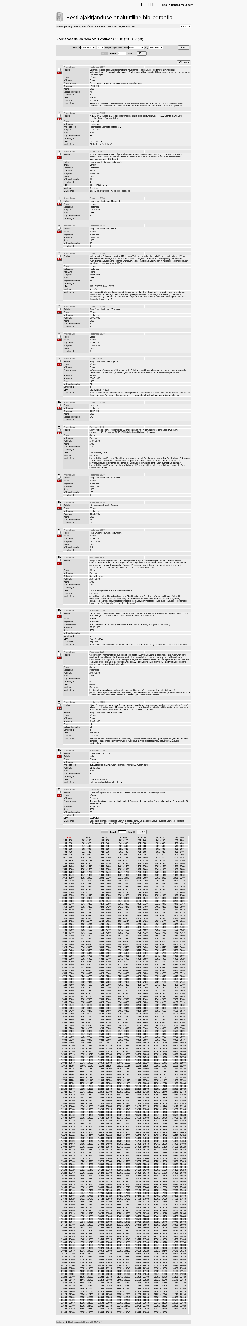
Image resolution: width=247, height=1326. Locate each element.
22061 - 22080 (142, 1291)
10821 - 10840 (105, 1060)
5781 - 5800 (105, 956)
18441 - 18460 (160, 1216)
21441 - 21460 (86, 1280)
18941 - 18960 (105, 1228)
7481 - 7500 (123, 990)
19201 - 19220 (86, 1233)
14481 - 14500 (123, 1135)
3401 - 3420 (105, 907)
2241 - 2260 (68, 883)
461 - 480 (105, 846)
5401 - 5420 (142, 947)
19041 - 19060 (68, 1230)
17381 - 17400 (86, 1196)
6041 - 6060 (86, 962)
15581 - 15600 (105, 1158)
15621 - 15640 (142, 1158)
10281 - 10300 (123, 1048)
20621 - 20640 (105, 1262)
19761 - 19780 (86, 1245)
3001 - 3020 (123, 898)
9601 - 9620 (142, 1034)
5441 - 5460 (179, 947)
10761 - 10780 (179, 1057)
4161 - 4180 (160, 921)
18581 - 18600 (160, 1219)
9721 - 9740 (123, 1037)
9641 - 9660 (179, 1034)
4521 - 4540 (105, 930)
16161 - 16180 (123, 1170)
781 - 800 (142, 852)
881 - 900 (105, 855)
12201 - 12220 (86, 1089)
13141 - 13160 (179, 1106)
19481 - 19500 (86, 1239)
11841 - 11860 (142, 1080)
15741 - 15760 (123, 1161)
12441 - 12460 (179, 1092)
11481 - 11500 (67, 1074)
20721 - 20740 (68, 1265)
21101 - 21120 (160, 1271)
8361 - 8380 (160, 1008)
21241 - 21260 (160, 1274)
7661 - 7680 (160, 993)
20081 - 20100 (123, 1251)
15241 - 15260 (179, 1149)
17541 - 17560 (105, 1199)
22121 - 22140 (68, 1294)
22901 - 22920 (142, 1308)
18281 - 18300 (142, 1213)
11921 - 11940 (86, 1083)
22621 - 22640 (142, 1303)
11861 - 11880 (160, 1080)
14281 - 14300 (68, 1132)
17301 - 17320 (142, 1193)
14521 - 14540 (160, 1135)
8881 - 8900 (123, 1019)
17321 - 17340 (160, 1193)
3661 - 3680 (86, 912)
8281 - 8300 (86, 1008)
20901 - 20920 (105, 1268)
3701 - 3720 (123, 912)
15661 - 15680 (179, 1158)
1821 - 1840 (68, 875)
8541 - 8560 (68, 1014)
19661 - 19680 (123, 1242)
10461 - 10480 (160, 1051)
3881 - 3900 (160, 915)
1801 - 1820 (179, 872)
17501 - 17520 (68, 1199)
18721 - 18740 (160, 1222)
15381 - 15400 (179, 1152)
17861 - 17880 (142, 1204)
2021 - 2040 (123, 878)
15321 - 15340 (123, 1152)
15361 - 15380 (160, 1152)
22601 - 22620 (123, 1303)
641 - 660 (142, 849)
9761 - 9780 (160, 1037)
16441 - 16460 (123, 1175)
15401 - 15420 (68, 1155)
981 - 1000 (68, 857)
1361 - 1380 (160, 863)
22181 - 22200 (123, 1294)
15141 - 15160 (86, 1149)
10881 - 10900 (160, 1060)
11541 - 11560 (123, 1074)
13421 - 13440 (179, 1112)
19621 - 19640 (86, 1242)
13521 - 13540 (142, 1115)
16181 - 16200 (142, 1170)
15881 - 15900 (123, 1164)
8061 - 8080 (142, 1002)
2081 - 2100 (179, 878)
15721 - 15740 (105, 1161)
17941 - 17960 (86, 1207)
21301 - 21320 (86, 1277)
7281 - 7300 (68, 988)
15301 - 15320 (105, 1152)
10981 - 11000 (123, 1063)
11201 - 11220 (67, 1069)
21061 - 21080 (123, 1271)
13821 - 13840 (160, 1121)
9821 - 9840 (86, 1040)
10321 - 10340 (160, 1048)
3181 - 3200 (160, 901)
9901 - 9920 (160, 1040)
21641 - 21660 (142, 1282)
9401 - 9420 (86, 1031)
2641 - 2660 (179, 889)
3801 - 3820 (86, 915)
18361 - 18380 (86, 1216)
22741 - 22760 (123, 1306)
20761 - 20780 (105, 1265)
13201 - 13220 (105, 1109)
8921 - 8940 (160, 1019)
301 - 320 (86, 843)
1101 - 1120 (179, 857)
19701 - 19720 (160, 1242)
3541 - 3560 (105, 909)
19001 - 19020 (160, 1228)
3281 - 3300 (123, 904)
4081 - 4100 (86, 921)
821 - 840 (179, 852)
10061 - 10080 (179, 1042)
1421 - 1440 (86, 866)
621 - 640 (123, 849)
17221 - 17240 (68, 1193)
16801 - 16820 (68, 1184)
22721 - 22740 (105, 1306)
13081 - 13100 (123, 1106)
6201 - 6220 (105, 964)
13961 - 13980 (160, 1123)
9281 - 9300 (105, 1028)
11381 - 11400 (105, 1071)
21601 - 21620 (105, 1282)
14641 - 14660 (142, 1138)
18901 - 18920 (68, 1228)
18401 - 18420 (123, 1216)
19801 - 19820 (123, 1245)
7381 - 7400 (160, 988)
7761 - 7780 (123, 996)
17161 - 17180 (142, 1190)
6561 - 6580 (179, 970)
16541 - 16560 (86, 1178)
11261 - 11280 (123, 1069)
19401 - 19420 (142, 1236)
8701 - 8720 (86, 1016)
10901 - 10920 (179, 1060)
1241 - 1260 (179, 860)
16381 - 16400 (68, 1175)
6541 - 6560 (160, 970)
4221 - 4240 (86, 924)
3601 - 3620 (160, 909)
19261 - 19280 (142, 1233)
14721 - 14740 (86, 1141)
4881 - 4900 (179, 936)
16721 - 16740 (123, 1181)
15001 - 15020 (86, 1147)
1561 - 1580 (86, 869)
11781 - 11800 (86, 1080)
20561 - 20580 (179, 1259)
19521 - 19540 (123, 1239)
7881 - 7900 (105, 999)
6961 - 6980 (160, 979)
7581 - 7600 (86, 993)
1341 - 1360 (142, 863)
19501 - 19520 (105, 1239)
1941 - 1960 (179, 875)
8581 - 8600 (105, 1014)
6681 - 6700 (160, 973)
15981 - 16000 (86, 1167)
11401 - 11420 (123, 1071)
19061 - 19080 (86, 1230)
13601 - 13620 (86, 1118)
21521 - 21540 (160, 1280)
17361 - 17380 (68, 1196)
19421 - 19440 (160, 1236)
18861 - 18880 (160, 1225)
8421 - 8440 (86, 1011)
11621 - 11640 (67, 1077)
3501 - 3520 (68, 909)
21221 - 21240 (142, 1274)
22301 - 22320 (105, 1297)
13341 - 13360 (105, 1112)
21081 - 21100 (142, 1271)
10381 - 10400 (86, 1051)
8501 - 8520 (160, 1011)
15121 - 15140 (68, 1149)
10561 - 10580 (123, 1054)
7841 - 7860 (68, 999)
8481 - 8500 (142, 1011)
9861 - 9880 (123, 1040)
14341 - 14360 (123, 1132)
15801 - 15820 (179, 1161)
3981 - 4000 (123, 918)
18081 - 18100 (86, 1210)
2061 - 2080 (160, 878)
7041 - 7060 (105, 982)
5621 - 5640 (86, 953)
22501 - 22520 (160, 1300)
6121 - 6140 (160, 962)
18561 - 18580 (142, 1219)
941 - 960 (160, 855)
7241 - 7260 (160, 985)
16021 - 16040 (123, 1167)
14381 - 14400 (160, 1132)
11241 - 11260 (105, 1069)
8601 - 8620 (123, 1014)
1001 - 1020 (86, 857)
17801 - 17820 (86, 1204)
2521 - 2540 (68, 889)
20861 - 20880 (68, 1268)
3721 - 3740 (142, 912)
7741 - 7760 (105, 996)
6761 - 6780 (105, 976)
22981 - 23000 (86, 1312)
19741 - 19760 (68, 1245)
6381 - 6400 (142, 967)
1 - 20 (68, 837)
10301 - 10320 (142, 1048)
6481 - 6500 (105, 970)
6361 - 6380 (123, 967)
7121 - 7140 (179, 982)
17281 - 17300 (123, 1193)
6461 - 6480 (86, 970)
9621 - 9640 (160, 1034)
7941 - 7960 (160, 999)
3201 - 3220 (179, 901)
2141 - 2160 (105, 881)
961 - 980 (179, 855)
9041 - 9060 (142, 1022)
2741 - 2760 (142, 892)
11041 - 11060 (179, 1063)
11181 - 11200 (179, 1066)
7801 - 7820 (160, 996)
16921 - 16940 (179, 1184)
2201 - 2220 (160, 881)
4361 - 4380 (86, 927)
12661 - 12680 (123, 1097)
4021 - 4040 (160, 918)
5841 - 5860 (160, 956)
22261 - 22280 (68, 1297)
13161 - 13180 (68, 1109)
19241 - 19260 (123, 1233)
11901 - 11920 (67, 1083)
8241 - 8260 (179, 1005)
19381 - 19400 (123, 1236)
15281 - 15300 (86, 1152)
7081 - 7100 (142, 982)
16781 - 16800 (179, 1181)
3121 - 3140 (105, 901)
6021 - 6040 (68, 962)
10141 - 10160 (123, 1045)
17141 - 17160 (123, 1190)
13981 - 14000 (179, 1123)
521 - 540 (160, 846)
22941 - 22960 (179, 1308)
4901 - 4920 (68, 938)
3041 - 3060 (160, 898)
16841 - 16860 (105, 1184)
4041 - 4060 (179, 918)
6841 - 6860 (179, 976)
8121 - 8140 (68, 1005)
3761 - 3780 (179, 912)
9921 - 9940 (179, 1040)
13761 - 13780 (105, 1121)
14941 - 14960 (160, 1144)
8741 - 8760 (123, 1016)
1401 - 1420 (68, 866)
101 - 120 (160, 837)
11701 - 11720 (142, 1077)
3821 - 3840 (105, 915)
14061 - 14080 (123, 1126)
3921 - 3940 (68, 918)
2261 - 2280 (86, 883)
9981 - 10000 (105, 1042)
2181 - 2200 (142, 881)
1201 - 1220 (142, 860)
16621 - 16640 (160, 1178)
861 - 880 (86, 855)
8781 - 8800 (160, 1016)
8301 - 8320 (105, 1008)
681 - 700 (179, 849)
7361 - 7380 (142, 988)
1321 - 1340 (123, 863)
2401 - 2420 (86, 886)
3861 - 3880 (142, 915)
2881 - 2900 (142, 895)
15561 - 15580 (86, 1158)
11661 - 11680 (105, 1077)
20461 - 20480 (86, 1259)
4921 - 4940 (86, 938)
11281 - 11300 (142, 1069)
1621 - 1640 (142, 869)
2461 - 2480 (142, 886)
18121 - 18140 (123, 1210)
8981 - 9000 (86, 1022)
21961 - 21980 (179, 1288)
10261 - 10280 (105, 1048)
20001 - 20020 (179, 1248)
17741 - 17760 (160, 1202)
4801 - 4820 (105, 936)
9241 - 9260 (68, 1028)
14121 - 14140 (179, 1126)
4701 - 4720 (142, 933)
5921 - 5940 (105, 959)
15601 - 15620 (123, 1158)
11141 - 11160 (142, 1066)
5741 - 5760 (68, 956)
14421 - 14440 (68, 1135)
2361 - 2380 (179, 883)
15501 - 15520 (160, 1155)
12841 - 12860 (160, 1100)
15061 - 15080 (142, 1147)
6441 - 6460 (68, 970)
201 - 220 (123, 840)
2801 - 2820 (68, 895)
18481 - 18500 (68, 1219)
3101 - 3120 (86, 901)
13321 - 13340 (86, 1112)
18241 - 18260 (105, 1213)
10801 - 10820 (86, 1060)
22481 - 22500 (142, 1300)
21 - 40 (86, 837)
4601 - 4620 (179, 930)
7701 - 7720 (68, 996)
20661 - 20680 (142, 1262)
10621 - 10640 (179, 1054)
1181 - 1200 (123, 860)
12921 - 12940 (105, 1103)
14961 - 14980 (179, 1144)
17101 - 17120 (86, 1190)
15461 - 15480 (123, 1155)
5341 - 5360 (86, 947)
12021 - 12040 (179, 1083)
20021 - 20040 (68, 1251)
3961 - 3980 (105, 918)
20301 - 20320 (68, 1256)
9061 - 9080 (160, 1022)
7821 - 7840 (179, 996)
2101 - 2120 (68, 881)
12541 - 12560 (142, 1095)
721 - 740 (86, 852)
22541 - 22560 (68, 1303)
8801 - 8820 (179, 1016)
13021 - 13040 (68, 1106)
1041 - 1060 (123, 857)
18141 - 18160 (142, 1210)
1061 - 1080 (142, 857)
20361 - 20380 (123, 1256)
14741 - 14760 (105, 1141)
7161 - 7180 (86, 985)
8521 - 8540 (179, 1011)
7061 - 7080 (123, 982)
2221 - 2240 (179, 881)
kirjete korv (124, 26)
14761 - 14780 (123, 1141)
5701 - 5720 (160, 953)
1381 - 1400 (179, 863)
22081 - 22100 (160, 1291)
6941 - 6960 (142, 979)
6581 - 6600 (68, 973)
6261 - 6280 (160, 964)
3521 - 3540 (86, 909)
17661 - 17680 (86, 1202)
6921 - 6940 (123, 979)
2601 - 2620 (142, 889)
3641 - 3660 (68, 912)
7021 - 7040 (86, 982)
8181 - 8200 (123, 1005)
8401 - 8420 (68, 1011)
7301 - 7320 (86, 988)
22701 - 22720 (86, 1306)
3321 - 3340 (160, 904)
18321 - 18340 (179, 1213)
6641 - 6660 (123, 973)
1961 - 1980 (68, 878)
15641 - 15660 (160, 1158)
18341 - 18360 (68, 1216)
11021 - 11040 (160, 1063)
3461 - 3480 (160, 907)
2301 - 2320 (123, 883)
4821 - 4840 (123, 936)
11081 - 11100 (86, 1066)
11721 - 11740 (160, 1077)
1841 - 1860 (86, 875)
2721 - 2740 (123, 892)
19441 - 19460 (179, 1236)
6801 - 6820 (142, 976)
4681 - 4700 (123, 933)
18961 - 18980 (123, 1228)
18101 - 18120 (105, 1210)
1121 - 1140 (68, 860)
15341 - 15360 (142, 1152)
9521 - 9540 (68, 1034)
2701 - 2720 (105, 892)
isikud (77, 26)
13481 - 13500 (105, 1115)
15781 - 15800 (160, 1161)
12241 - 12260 (123, 1089)
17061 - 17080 (179, 1187)
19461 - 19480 (68, 1239)
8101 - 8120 (179, 1002)
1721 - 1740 (105, 872)
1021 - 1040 (105, 857)
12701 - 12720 (160, 1097)
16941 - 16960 (68, 1187)
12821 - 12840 (142, 1100)
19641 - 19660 (105, 1242)
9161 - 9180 (123, 1025)
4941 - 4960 (105, 938)
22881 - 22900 (123, 1308)
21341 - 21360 (123, 1277)
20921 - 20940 (123, 1268)
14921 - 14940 (142, 1144)
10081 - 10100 (68, 1045)
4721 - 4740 (160, 933)
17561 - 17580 (123, 1199)
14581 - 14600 (86, 1138)
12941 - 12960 (123, 1103)
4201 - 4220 (68, 924)
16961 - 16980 (86, 1187)
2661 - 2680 (68, 892)
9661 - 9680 (68, 1037)
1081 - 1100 (160, 857)
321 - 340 (105, 843)
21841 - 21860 (68, 1288)
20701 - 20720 (179, 1262)
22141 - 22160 (86, 1294)
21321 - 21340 (105, 1277)
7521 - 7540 (160, 990)
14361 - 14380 (142, 1132)
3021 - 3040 (142, 898)
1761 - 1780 (142, 872)
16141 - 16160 (105, 1170)
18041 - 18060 (179, 1207)
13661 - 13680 (142, 1118)
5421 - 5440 (160, 947)
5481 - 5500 (86, 950)
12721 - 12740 (179, 1097)
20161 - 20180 (68, 1254)
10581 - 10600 (142, 1054)
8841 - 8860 (86, 1019)
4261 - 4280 (123, 924)
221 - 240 (142, 840)
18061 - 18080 (68, 1210)
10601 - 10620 (160, 1054)
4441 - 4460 (160, 927)
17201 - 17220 (179, 1190)
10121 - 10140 (105, 1045)
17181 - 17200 (160, 1190)
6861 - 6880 (68, 979)
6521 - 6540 (142, 970)
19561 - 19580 (160, 1239)
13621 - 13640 (105, 1118)
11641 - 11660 (86, 1077)
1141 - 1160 (86, 860)
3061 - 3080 (179, 898)
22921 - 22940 (160, 1308)
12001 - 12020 (160, 1083)
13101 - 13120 (142, 1106)
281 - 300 (67, 843)
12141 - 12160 (160, 1086)
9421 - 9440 (105, 1031)
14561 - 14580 (68, 1138)
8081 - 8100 (160, 1002)
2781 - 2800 (179, 892)
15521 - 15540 (179, 1155)
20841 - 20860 (179, 1265)
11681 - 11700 (123, 1077)
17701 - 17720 (123, 1202)
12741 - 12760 (68, 1100)
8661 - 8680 (179, 1014)
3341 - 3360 (179, 904)
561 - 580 (67, 849)
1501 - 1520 (160, 866)
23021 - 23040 (123, 1312)
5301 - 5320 (179, 944)
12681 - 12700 (142, 1097)
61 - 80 (123, 837)
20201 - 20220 (105, 1254)
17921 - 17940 (68, 1207)
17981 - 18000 (123, 1207)
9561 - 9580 (105, 1034)
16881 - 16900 (142, 1184)
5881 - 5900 (68, 959)
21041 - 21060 (105, 1271)
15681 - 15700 (68, 1161)
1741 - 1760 (123, 872)
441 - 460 (86, 846)
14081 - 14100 (142, 1126)
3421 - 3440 (123, 907)
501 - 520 (142, 846)
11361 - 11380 (86, 1071)
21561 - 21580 (68, 1282)
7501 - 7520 (142, 990)
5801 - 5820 (123, 956)
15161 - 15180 (105, 1149)
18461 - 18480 (179, 1216)
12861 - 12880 (179, 1100)
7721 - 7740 (86, 996)
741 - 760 (105, 852)
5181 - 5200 (68, 944)
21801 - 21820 (160, 1285)
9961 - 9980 (86, 1042)
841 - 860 (67, 855)
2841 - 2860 (105, 895)
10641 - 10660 (68, 1057)
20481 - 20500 (105, 1259)
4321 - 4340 (179, 924)
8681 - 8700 (68, 1016)
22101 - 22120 (179, 1291)
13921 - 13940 (123, 1123)
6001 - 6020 (179, 959)
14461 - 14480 (105, 1135)
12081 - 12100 (105, 1086)
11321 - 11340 (179, 1069)
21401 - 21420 (179, 1277)
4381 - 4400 (105, 927)
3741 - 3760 (160, 912)
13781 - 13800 (123, 1121)
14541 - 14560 (179, 1135)
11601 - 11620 (179, 1074)
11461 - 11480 (179, 1071)
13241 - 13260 (142, 1109)
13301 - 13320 (68, 1112)
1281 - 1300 (86, 863)
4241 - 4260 (105, 924)
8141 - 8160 (86, 1005)
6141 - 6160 (179, 962)
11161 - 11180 (160, 1066)
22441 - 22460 (105, 1300)
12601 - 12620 (68, 1097)
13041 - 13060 (86, 1106)
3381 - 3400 (86, 907)
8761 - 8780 (142, 1016)
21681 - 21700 (179, 1282)
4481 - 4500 (68, 930)
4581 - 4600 (160, 930)
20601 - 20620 (86, 1262)
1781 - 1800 (160, 872)
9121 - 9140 (86, 1025)
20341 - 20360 (105, 1256)
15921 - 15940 (160, 1164)
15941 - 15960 (179, 1164)
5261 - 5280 (142, 944)
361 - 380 (142, 843)
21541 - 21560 (179, 1280)
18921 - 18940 (86, 1228)
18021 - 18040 (160, 1207)
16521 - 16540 (68, 1178)
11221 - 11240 (86, 1069)
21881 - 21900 (105, 1288)
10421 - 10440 (123, 1051)
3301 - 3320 (142, 904)
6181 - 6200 (86, 964)
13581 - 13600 (68, 1118)
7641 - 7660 (142, 993)
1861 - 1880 (105, 875)
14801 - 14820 (160, 1141)
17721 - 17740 (142, 1202)
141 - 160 (67, 840)
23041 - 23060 (142, 1312)
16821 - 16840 (86, 1184)
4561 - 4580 (142, 930)
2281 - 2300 (105, 883)
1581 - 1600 (105, 869)
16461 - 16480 (142, 1175)
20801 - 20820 (142, 1265)
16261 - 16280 (86, 1173)
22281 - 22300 (86, 1297)
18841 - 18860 (142, 1225)
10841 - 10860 (123, 1060)
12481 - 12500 (86, 1095)
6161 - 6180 (68, 964)
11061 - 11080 (67, 1066)
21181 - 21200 (105, 1274)
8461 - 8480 (123, 1011)
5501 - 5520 (105, 950)
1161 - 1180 (105, 860)
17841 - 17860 (123, 1204)
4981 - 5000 (142, 938)
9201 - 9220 (160, 1025)
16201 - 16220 (160, 1170)
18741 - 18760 (179, 1222)
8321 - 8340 (123, 1008)
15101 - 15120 (179, 1147)
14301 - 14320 (86, 1132)
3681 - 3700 (105, 912)
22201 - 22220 (142, 1294)
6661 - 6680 (142, 973)
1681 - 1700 (68, 872)
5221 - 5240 (105, 944)
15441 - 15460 (105, 1155)
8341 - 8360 (142, 1008)
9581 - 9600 (123, 1034)
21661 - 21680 (160, 1282)
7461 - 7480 (105, 990)
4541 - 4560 (123, 930)
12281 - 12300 (160, 1089)
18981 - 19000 (142, 1228)
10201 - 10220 (179, 1045)
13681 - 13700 (160, 1118)
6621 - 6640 (105, 973)
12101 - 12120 (123, 1086)
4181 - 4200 (179, 921)
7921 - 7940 (142, 999)
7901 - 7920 (123, 999)
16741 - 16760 (142, 1181)
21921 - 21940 (142, 1288)
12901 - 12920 (86, 1103)
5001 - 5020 (160, 938)
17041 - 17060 (160, 1187)
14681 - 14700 (179, 1138)
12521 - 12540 (123, 1095)
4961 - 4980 (123, 938)
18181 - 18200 (179, 1210)
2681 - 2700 (86, 892)
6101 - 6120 (142, 962)
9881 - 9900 (142, 1040)
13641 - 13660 (123, 1118)
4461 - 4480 (179, 927)
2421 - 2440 (105, 886)
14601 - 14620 (105, 1138)
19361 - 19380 (105, 1236)
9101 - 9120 (68, 1025)
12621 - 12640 (86, 1097)
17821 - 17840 (105, 1204)
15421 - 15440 (86, 1155)
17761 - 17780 (179, 1202)
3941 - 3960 (86, 918)
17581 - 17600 (142, 1199)
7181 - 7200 (105, 985)
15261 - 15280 (68, 1152)
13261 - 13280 (160, 1109)
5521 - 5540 (123, 950)
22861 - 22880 (105, 1308)
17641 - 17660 (68, 1202)
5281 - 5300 (160, 944)
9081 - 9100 (179, 1022)
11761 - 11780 (67, 1080)
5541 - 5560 (142, 950)
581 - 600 (86, 849)
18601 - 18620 (179, 1219)
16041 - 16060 (142, 1167)
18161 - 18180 (160, 1210)
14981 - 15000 (68, 1147)
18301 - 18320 (160, 1213)
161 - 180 (86, 840)
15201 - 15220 (142, 1149)
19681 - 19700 (142, 1242)
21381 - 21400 (160, 1277)
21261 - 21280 (179, 1274)
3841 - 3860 (123, 915)
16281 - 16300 (105, 1173)
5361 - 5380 (105, 947)
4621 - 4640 (68, 933)
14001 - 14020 (68, 1126)
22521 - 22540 (179, 1300)
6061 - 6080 (105, 962)
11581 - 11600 (160, 1074)
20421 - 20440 (179, 1256)
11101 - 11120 (105, 1066)
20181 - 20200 (86, 1254)
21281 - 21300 (68, 1277)
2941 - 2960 (68, 898)
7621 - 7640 (123, 993)
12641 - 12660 (105, 1097)
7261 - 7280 (179, 985)
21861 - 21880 (86, 1288)
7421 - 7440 (68, 990)
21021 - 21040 (86, 1271)
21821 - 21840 (179, 1285)
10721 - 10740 (142, 1057)
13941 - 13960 (142, 1123)
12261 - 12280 (142, 1089)
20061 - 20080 (105, 1251)
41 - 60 (105, 837)
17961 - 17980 (105, 1207)
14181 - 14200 (105, 1129)
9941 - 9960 (68, 1042)
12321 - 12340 (68, 1092)
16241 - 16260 (68, 1173)
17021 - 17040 (142, 1187)
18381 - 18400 (105, 1216)
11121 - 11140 (123, 1066)
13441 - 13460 (68, 1115)
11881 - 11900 (179, 1080)
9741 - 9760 (142, 1037)
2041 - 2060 (142, 878)
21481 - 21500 (123, 1280)
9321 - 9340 (142, 1028)
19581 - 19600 (179, 1239)
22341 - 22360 (142, 1297)
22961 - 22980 (68, 1312)
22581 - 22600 (105, 1303)
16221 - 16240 (179, 1170)
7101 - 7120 (160, 982)
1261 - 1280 (68, 863)
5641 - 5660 (105, 953)
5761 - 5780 (86, 956)
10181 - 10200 (160, 1045)
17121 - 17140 (105, 1190)
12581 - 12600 (179, 1095)
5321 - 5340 (68, 947)
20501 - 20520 (123, 1259)
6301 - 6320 (68, 967)
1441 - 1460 (105, 866)
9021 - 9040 (123, 1022)
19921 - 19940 (105, 1248)
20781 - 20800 (123, 1265)
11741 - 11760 (179, 1077)
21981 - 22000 (68, 1291)
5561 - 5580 (160, 950)
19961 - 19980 (142, 1248)
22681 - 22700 (68, 1306)
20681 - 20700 (160, 1262)
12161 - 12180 (179, 1086)
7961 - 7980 (179, 999)
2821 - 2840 (86, 895)
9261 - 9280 (86, 1028)
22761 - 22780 (142, 1306)
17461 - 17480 (160, 1196)
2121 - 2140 (86, 881)
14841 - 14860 (68, 1144)
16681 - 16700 (86, 1181)
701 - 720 (67, 852)
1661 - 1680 (179, 869)
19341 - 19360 (86, 1236)
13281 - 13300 (179, 1109)
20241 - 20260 (142, 1254)
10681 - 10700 (105, 1057)
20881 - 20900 (86, 1268)
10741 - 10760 (160, 1057)
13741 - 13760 (86, 1121)
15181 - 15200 (123, 1149)
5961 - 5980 (142, 959)
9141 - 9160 (105, 1025)
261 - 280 (179, 840)
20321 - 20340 (86, 1256)
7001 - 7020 (68, 982)
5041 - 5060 (68, 941)
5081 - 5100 (105, 941)
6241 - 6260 (142, 964)
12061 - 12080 (86, 1086)
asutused (112, 26)
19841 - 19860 (160, 1245)
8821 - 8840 (68, 1019)
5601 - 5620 (68, 953)
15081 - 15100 (160, 1147)
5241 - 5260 (123, 944)
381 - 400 (160, 843)
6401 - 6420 (160, 967)
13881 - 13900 (86, 1123)
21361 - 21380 (142, 1277)
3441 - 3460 (142, 907)
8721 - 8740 (105, 1016)
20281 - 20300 (179, 1254)
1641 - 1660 (160, 869)
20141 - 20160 (179, 1251)
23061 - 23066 (160, 1312)
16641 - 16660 (179, 1178)
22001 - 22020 (86, 1291)
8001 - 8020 (86, 1002)
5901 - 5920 (86, 959)
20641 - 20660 (123, 1262)
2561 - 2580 (105, 889)
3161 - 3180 (142, 901)
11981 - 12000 (142, 1083)
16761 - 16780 (160, 1181)
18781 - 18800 (86, 1225)
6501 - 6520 (123, 970)
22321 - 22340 (123, 1297)
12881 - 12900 (68, 1103)
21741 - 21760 (105, 1285)
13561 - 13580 (179, 1115)
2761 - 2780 (160, 892)
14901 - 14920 (123, 1144)
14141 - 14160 (68, 1129)
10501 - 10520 (68, 1054)
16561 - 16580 (105, 1178)
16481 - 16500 (160, 1175)
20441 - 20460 (68, 1259)
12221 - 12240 (105, 1089)
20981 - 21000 (179, 1268)
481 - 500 (123, 846)
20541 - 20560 (160, 1259)
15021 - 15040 (105, 1147)
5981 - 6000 (160, 959)
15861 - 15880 (105, 1164)
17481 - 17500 (179, 1196)
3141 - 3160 (123, 901)
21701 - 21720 (68, 1285)
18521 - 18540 (105, 1219)
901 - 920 (123, 855)
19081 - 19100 (105, 1230)
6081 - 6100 (123, 962)
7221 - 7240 (142, 985)
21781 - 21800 (142, 1285)
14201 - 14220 (123, 1129)
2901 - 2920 (160, 895)
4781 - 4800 (86, 936)
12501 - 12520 (105, 1095)
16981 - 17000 (105, 1187)
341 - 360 (123, 843)
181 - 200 (105, 840)
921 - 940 (142, 855)
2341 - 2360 (160, 883)
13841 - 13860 (179, 1121)
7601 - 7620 (105, 993)
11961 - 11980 (123, 1083)
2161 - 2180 (123, 881)
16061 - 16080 (160, 1167)
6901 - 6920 (105, 979)
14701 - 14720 (68, 1141)
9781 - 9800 (179, 1037)
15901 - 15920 (142, 1164)
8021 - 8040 (105, 1002)
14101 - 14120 (160, 1126)
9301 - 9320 (123, 1028)
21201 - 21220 (123, 1274)
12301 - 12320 (179, 1089)
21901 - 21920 (123, 1288)
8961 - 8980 (68, 1022)
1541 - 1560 (68, 869)
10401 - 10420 (105, 1051)
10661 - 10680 (86, 1057)
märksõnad (87, 26)
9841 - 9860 (105, 1040)
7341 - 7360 (123, 988)
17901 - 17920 (179, 1204)
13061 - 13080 (105, 1106)
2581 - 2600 (123, 889)
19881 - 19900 (68, 1248)
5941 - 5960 (123, 959)
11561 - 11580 (142, 1074)
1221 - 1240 (160, 860)
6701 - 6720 (179, 973)
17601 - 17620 (160, 1199)
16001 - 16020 (105, 1167)
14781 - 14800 (142, 1141)
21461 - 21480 (105, 1280)
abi (133, 26)
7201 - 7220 (123, 985)
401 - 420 (179, 843)
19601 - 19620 (68, 1242)
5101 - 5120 (123, 941)
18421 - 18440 (142, 1216)
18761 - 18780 (68, 1225)
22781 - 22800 (160, 1306)
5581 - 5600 (179, 950)
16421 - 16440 (105, 1175)
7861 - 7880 (86, 999)
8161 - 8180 (105, 1005)
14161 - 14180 (86, 1129)
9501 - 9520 (179, 1031)
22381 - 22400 (179, 1297)
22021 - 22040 (105, 1291)
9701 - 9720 (105, 1037)
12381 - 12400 (123, 1092)
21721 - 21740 (86, 1285)
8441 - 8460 (105, 1011)
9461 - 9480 (142, 1031)
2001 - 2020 (105, 878)
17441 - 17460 (142, 1196)
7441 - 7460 (86, 990)
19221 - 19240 (105, 1233)
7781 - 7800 (142, 996)
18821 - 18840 (123, 1225)
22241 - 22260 (179, 1294)
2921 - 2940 (179, 895)
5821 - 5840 (142, 956)
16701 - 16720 (105, 1181)
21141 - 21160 (67, 1274)
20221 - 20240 (123, 1254)
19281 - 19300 (160, 1233)
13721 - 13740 (68, 1121)
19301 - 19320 (179, 1233)
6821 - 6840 (160, 976)
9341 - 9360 (160, 1028)
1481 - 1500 (142, 866)
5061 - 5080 (86, 941)
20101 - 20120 (142, 1251)
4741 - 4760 (179, 933)
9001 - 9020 (105, 1022)
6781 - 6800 (123, 976)
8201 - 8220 (142, 1005)
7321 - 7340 (105, 988)
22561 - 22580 (86, 1303)
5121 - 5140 (142, 941)
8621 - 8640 (142, 1014)
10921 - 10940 (68, 1063)
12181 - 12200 (68, 1089)
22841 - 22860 (86, 1308)
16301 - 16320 (123, 1173)
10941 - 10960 (86, 1063)
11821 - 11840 (123, 1080)
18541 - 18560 (123, 1219)
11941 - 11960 (105, 1083)
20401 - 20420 (160, 1256)
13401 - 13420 (160, 1112)
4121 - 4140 (123, 921)
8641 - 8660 (160, 1014)
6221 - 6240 (123, 964)
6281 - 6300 (179, 964)
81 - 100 (142, 837)
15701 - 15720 (86, 1161)
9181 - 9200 (142, 1025)
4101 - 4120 (105, 921)
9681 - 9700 (86, 1037)
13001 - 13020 (179, 1103)
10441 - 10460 (142, 1051)
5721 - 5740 (179, 953)
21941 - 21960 (160, 1288)
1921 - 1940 (160, 875)
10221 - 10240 (68, 1048)
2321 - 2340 (142, 883)
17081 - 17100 (68, 1190)
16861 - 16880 (123, 1184)
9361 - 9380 (179, 1028)
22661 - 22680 (179, 1303)
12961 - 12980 (142, 1103)
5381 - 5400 (123, 947)
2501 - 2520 (179, 886)
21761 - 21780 (123, 1285)
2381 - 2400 (68, 886)
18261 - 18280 (123, 1213)
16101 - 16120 (68, 1170)
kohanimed (100, 26)
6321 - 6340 (86, 967)
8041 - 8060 (123, 1002)
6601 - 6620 (86, 973)
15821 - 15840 (68, 1164)
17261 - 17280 (105, 1193)
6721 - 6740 (68, 976)
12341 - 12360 (86, 1092)
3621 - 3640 (179, 909)
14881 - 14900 (105, 1144)
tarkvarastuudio (76, 1322)
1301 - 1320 (105, 863)
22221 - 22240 (160, 1294)
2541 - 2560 (86, 889)
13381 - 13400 (142, 1112)
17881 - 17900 (160, 1204)
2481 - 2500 (160, 886)
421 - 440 (67, 846)
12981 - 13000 (160, 1103)
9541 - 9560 (86, 1034)
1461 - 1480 (123, 866)
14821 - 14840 (179, 1141)
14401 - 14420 (179, 1132)
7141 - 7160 (68, 985)
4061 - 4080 (68, 921)
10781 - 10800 (68, 1060)
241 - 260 (160, 840)
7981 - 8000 (68, 1002)
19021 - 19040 (179, 1228)
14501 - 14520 (142, 1135)
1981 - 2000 (86, 878)
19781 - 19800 (105, 1245)
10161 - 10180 (142, 1045)
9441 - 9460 (123, 1031)
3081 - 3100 (68, 901)
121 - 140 (179, 837)
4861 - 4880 (160, 936)
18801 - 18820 (105, 1225)
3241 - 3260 (86, 904)
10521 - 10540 (86, 1054)
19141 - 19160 (160, 1230)
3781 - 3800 (68, 915)
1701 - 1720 (86, 872)
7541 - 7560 (179, 990)
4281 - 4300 (142, 924)
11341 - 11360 (67, 1071)
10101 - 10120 (86, 1045)
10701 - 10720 (123, 1057)
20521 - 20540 (142, 1259)
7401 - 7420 (179, 988)
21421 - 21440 (68, 1280)
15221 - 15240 (160, 1149)
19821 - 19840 (142, 1245)
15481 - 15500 (142, 1155)
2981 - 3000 (105, 898)
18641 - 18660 (86, 1222)
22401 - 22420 (68, 1300)
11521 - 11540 (105, 1074)
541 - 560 (179, 846)
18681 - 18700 (123, 1222)
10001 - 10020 (123, 1042)
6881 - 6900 (86, 979)
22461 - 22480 (123, 1300)
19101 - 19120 (123, 1230)
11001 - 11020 (142, 1063)
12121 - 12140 (142, 1086)
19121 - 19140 (142, 1230)
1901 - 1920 (142, 875)
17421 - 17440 (123, 1196)
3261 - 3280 (105, 904)
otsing (68, 26)
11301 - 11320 (160, 1069)
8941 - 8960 (179, 1019)
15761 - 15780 (142, 1161)
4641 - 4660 (86, 933)
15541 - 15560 (68, 1158)
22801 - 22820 (179, 1306)
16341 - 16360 (160, 1173)
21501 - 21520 (142, 1280)
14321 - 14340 (105, 1132)
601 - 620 (105, 849)
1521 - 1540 (179, 866)
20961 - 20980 (160, 1268)
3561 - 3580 (123, 909)
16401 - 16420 (86, 1175)
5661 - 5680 (123, 953)
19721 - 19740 (179, 1242)
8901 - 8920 (142, 1019)
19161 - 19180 (179, 1230)
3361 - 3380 (68, 907)
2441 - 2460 (123, 886)
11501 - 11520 (86, 1074)
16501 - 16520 (179, 1175)
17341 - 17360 (179, 1193)
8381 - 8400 (179, 1008)
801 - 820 (160, 852)
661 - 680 (160, 849)
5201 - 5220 (86, 944)
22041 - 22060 (123, 1291)
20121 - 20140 (160, 1251)
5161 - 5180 (179, 941)
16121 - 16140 (86, 1170)
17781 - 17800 (68, 1204)
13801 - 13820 (142, 1121)
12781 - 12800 (105, 1100)
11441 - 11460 (160, 1071)
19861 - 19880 (179, 1245)
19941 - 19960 (123, 1248)
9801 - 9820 (68, 1040)
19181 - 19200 (68, 1233)
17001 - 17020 (123, 1187)
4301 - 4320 (160, 924)
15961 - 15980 (68, 1167)
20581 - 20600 (68, 1262)
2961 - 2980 (86, 898)
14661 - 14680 (160, 1138)
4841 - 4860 (142, 936)
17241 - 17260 (86, 1193)
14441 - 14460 (86, 1135)
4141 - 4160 (142, 921)
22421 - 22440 (86, 1300)
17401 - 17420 (105, 1196)
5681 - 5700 (142, 953)
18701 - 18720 (142, 1222)
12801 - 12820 (123, 1100)
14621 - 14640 (123, 1138)
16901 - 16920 (160, 1184)
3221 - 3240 (68, 904)
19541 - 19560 (142, 1239)
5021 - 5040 (179, 938)
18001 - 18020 (142, 1207)
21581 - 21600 (86, 1282)
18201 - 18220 (68, 1213)
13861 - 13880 (68, 1123)
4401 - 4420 (123, 927)
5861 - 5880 (179, 956)
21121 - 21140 (179, 1271)
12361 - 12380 (105, 1092)
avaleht (60, 26)
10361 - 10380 (68, 1051)
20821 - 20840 (160, 1265)
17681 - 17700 (105, 1202)
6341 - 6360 (105, 967)
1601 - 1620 (123, 869)
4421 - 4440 (142, 927)
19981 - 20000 (160, 1248)
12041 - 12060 (68, 1086)
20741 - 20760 (86, 1265)
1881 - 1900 (123, 875)
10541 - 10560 (105, 1054)
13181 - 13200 (86, 1109)
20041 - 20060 (86, 1251)
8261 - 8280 (68, 1008)
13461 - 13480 (86, 1115)
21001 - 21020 (68, 1271)
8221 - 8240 (160, 1005)
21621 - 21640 (123, 1282)
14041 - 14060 (105, 1126)
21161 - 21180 (86, 1274)
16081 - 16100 (179, 1167)
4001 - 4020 (142, 918)
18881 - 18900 (179, 1225)
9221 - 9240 (179, 1025)
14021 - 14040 (86, 1126)
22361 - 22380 (160, 1297)
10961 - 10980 (105, 1063)
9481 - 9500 (160, 1031)
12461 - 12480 (68, 1095)
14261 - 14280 (179, 1129)
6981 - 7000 (179, 979)
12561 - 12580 (160, 1095)
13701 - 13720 (179, 1118)
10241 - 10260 (86, 1048)
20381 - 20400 (142, 1256)
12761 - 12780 (86, 1100)
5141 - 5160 (160, 941)
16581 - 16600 (123, 1178)
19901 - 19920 (86, 1248)
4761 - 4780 (68, 936)
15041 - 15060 (123, 1147)
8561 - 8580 (86, 1014)
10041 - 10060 (160, 1042)
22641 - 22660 (160, 1303)
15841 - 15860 (86, 1164)
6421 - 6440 (179, 967)
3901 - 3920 (179, 915)
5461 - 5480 (68, 950)
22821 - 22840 (68, 1308)
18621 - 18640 (68, 1222)
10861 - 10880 (142, 1060)
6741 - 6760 (86, 976)
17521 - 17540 (86, 1199)
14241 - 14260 (160, 1129)
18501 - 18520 (86, 1219)
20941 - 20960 (142, 1268)
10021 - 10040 (142, 1042)
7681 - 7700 (179, 993)
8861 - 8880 (105, 1019)
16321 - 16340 (142, 1173)
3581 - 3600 (142, 909)
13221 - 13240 (123, 1109)
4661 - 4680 (105, 933)
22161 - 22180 (105, 1294)
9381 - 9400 (68, 1031)
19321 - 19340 (68, 1236)
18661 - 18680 (105, 1222)
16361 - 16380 (179, 1173)
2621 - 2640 (160, 889)
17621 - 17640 (179, 1199)
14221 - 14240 (142, 1129)
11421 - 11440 (142, 1071)
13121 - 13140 (160, 1106)
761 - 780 (123, 852)
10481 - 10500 (179, 1051)
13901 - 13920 (105, 1123)
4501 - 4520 (86, 930)
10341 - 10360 (179, 1048)
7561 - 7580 (68, 993)
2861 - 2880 (123, 895)
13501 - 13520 (123, 1115)
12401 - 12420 (142, 1092)
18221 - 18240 (86, 1213)
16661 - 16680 (68, 1181)
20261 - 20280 (160, 1254)
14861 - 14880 (86, 1144)
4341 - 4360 (68, 927)
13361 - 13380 (123, 1112)
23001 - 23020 (105, 1312)
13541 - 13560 (160, 1115)
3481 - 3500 (179, 907)
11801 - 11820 (105, 1080)
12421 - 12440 (160, 1092)
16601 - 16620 (142, 1178)
